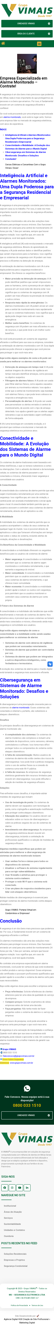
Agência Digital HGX (13, 1319)
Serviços (8, 1218)
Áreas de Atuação (13, 1212)
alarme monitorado (12, 117)
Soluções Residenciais (15, 1254)
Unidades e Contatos (14, 1230)
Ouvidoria (9, 1236)
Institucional (10, 1206)
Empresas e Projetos (14, 1260)
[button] (39, 44)
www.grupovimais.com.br (21, 1063)
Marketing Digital (27, 1322)
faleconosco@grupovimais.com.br (18, 1056)
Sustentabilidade (12, 1224)
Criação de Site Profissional (35, 1319)
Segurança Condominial (15, 1266)
